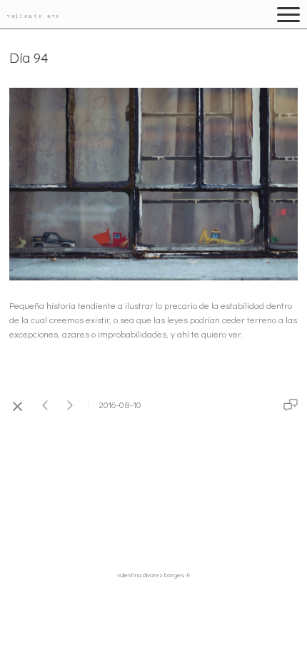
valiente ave (34, 15)
